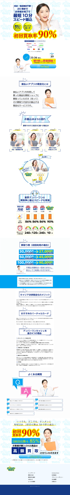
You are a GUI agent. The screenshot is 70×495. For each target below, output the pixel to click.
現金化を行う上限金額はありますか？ (16, 413)
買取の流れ (31, 475)
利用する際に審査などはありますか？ (44, 400)
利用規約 (54, 475)
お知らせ (30, 479)
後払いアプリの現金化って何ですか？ (16, 400)
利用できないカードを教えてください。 (17, 409)
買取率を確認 (31, 477)
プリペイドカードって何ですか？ (15, 405)
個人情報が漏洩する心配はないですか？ (45, 405)
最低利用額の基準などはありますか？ (44, 409)
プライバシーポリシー (57, 477)
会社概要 (54, 479)
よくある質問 (31, 481)
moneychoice (55, 473)
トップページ (31, 473)
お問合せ (54, 481)
